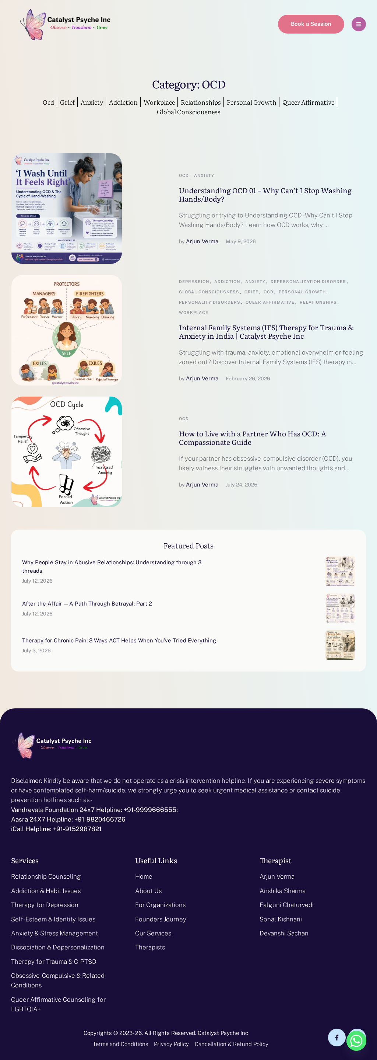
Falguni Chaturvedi (287, 905)
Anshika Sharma (283, 891)
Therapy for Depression (44, 905)
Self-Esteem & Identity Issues (53, 919)
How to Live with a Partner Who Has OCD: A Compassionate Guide (252, 437)
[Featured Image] (66, 208)
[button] (311, 24)
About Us (148, 891)
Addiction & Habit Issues (46, 891)
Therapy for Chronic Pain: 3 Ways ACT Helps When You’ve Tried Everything (119, 640)
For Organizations (160, 905)
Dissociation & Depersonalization (58, 947)
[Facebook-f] (337, 1037)
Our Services (153, 933)
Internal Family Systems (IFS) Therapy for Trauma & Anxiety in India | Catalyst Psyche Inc (266, 331)
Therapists (150, 947)
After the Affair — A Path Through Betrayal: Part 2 (87, 603)
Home (143, 876)
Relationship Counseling (46, 876)
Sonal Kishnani (281, 919)
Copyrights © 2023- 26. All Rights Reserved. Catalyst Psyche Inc (166, 1033)
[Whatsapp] (356, 1041)
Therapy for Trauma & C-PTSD (53, 961)
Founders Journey (160, 919)
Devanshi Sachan (284, 933)
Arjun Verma (277, 876)
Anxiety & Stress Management (54, 933)
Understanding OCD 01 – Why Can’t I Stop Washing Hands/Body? (265, 194)
